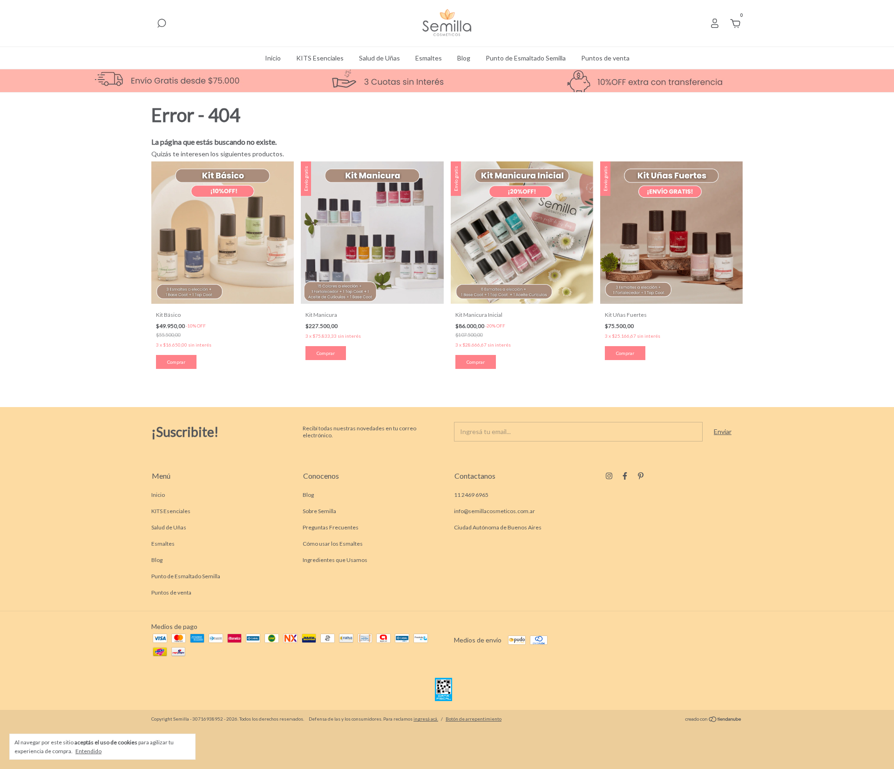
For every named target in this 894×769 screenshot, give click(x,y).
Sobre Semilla (319, 511)
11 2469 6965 (471, 494)
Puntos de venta (605, 58)
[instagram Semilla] (609, 476)
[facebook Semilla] (625, 476)
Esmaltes (428, 58)
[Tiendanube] (713, 720)
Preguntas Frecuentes (331, 527)
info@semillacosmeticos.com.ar (494, 511)
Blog (463, 58)
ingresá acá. (425, 719)
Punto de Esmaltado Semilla (526, 58)
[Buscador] (161, 24)
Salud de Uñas (379, 58)
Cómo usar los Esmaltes (333, 543)
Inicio (273, 58)
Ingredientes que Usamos (335, 559)
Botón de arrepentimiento (473, 719)
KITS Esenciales (320, 58)
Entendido (88, 751)
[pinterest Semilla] (640, 476)
